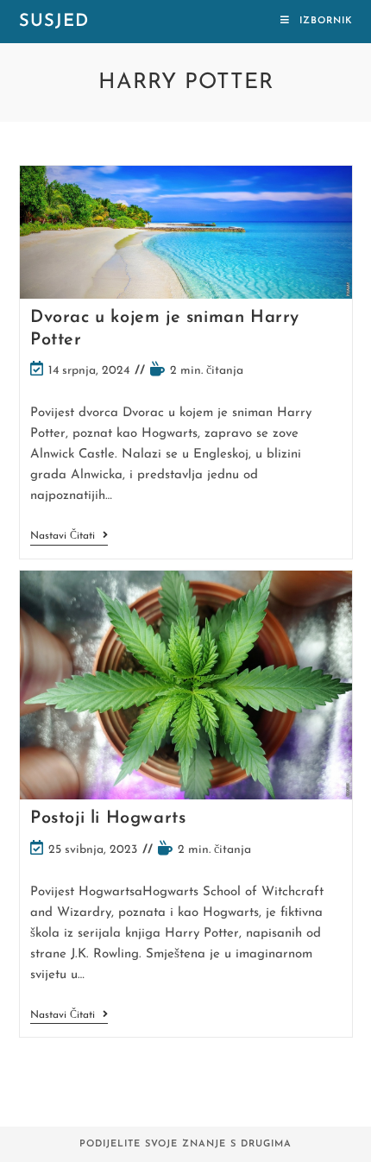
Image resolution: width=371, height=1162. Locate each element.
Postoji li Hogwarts (108, 818)
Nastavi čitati (69, 537)
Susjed (54, 21)
